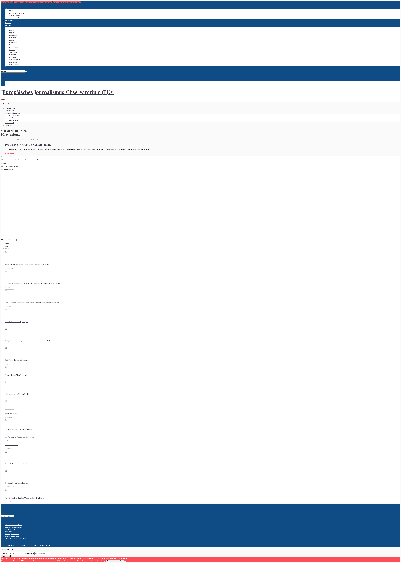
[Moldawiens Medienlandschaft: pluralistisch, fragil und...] (9, 260)
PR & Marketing (14, 120)
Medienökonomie (15, 115)
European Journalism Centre (13, 527)
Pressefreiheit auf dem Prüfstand (16, 375)
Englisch (12, 33)
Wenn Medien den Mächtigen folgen (16, 322)
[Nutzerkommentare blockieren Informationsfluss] (9, 425)
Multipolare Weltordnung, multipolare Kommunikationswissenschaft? (28, 341)
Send (3, 556)
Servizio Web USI (44, 545)
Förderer (8, 23)
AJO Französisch (14, 59)
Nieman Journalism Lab (12, 534)
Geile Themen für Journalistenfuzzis (17, 360)
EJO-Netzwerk (9, 20)
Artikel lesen (9, 153)
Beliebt (7, 246)
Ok (107, 561)
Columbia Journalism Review (13, 525)
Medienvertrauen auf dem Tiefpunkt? (17, 394)
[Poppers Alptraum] (9, 409)
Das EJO (7, 8)
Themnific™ (25, 545)
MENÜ (3, 99)
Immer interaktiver (11, 445)
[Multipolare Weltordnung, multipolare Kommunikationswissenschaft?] (9, 336)
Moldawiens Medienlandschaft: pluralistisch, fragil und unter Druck (27, 264)
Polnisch (12, 45)
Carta (6, 522)
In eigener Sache (14, 18)
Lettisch (11, 40)
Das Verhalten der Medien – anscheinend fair (19, 437)
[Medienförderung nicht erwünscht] (9, 459)
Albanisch (12, 28)
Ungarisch (12, 57)
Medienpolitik (9, 123)
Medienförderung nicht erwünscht (16, 464)
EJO (35, 545)
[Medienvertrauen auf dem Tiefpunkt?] (9, 390)
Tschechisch (13, 52)
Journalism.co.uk (10, 529)
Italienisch (12, 37)
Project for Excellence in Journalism (15, 538)
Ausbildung (8, 125)
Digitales (8, 106)
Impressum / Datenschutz (17, 13)
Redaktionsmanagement (17, 118)
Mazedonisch (13, 42)
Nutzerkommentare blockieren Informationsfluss (21, 429)
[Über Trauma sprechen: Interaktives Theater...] (9, 298)
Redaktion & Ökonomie (12, 113)
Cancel (8, 556)
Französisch (13, 35)
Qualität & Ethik (10, 108)
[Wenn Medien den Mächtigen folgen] (9, 317)
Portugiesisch (13, 47)
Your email (4, 553)
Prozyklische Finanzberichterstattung (28, 144)
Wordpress (11, 545)
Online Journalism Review (12, 536)
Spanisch (12, 50)
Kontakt (7, 67)
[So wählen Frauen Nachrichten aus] (9, 478)
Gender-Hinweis (14, 15)
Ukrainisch (12, 55)
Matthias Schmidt (35, 140)
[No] (125, 561)
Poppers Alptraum (11, 413)
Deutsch (11, 30)
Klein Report (8, 531)
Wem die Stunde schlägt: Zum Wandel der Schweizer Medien (24, 498)
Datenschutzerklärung (116, 561)
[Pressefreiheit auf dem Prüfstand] (9, 371)
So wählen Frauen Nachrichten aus (16, 483)
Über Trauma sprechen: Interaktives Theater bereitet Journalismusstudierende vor (32, 303)
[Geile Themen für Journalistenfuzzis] (9, 356)
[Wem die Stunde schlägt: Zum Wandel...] (9, 494)
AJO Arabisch (13, 64)
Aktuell (7, 243)
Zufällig (7, 248)
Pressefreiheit (9, 110)
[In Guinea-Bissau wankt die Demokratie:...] (9, 279)
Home (7, 6)
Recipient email (29, 553)
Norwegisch (13, 62)
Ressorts (26, 140)
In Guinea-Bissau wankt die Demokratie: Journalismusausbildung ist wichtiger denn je (32, 284)
